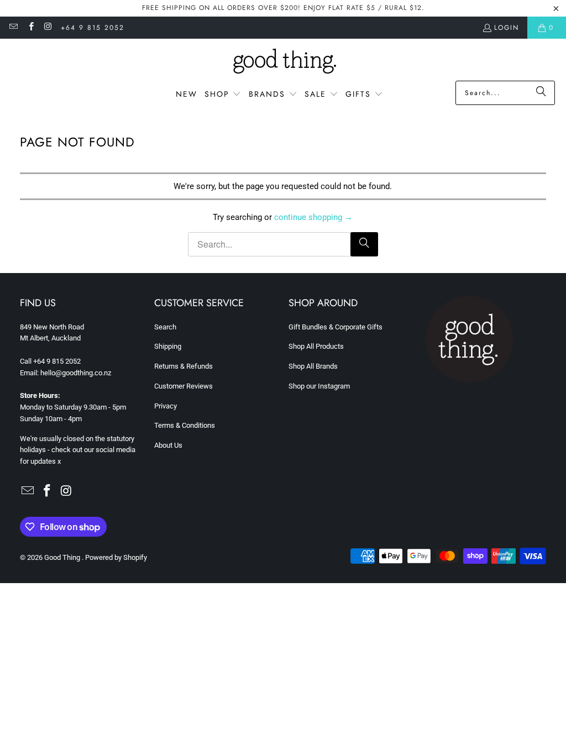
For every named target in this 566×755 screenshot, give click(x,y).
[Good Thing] (283, 62)
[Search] (541, 93)
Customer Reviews (183, 386)
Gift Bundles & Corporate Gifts (335, 327)
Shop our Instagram (319, 386)
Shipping (167, 346)
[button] (223, 94)
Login (506, 28)
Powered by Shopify (116, 557)
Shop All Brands (313, 366)
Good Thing (63, 557)
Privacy (165, 406)
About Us (168, 445)
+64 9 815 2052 (92, 28)
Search (165, 327)
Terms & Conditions (184, 425)
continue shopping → (313, 217)
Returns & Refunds (183, 366)
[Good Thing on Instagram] (48, 28)
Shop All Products (316, 346)
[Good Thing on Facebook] (30, 28)
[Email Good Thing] (13, 28)
